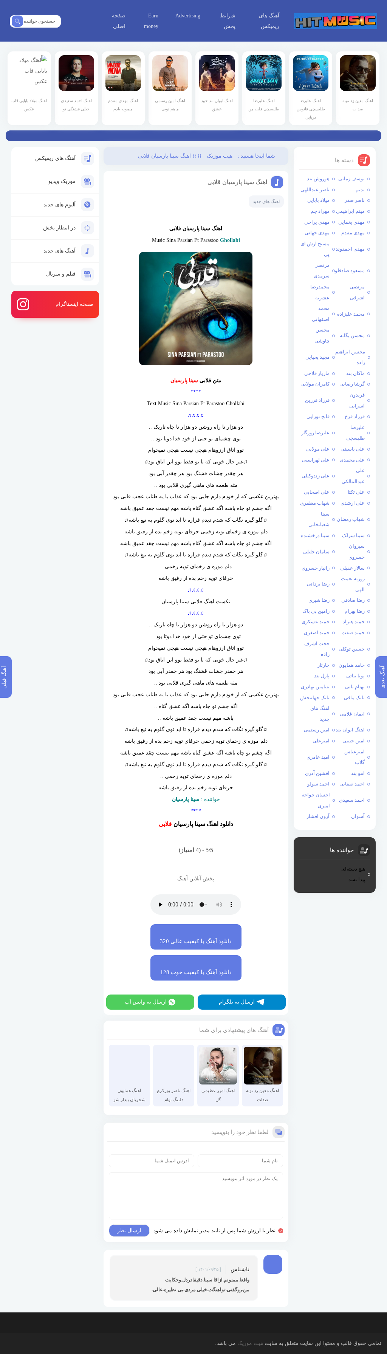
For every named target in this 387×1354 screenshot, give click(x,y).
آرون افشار (318, 816)
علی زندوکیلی (316, 476)
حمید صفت (353, 632)
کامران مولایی (315, 384)
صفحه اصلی (118, 21)
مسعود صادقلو (350, 270)
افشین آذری (317, 773)
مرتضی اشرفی (357, 292)
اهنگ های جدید (319, 713)
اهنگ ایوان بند (350, 730)
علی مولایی (318, 449)
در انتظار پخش (59, 228)
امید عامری (318, 757)
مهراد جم (320, 211)
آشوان (358, 816)
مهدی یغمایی (351, 222)
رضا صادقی (353, 600)
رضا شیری (319, 600)
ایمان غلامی (352, 714)
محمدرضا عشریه (320, 292)
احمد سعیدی (352, 800)
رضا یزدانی (318, 584)
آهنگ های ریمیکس (269, 21)
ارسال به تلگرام (237, 1002)
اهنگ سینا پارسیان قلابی (237, 182)
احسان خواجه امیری (316, 800)
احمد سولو (318, 784)
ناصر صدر (355, 200)
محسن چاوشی (321, 335)
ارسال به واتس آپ (146, 1002)
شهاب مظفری (315, 503)
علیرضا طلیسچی (355, 432)
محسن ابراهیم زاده (350, 357)
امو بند (358, 773)
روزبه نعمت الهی (353, 584)
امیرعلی (321, 741)
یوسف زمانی (351, 178)
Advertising (187, 16)
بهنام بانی (355, 686)
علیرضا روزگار (315, 432)
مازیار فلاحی (317, 373)
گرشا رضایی (352, 384)
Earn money (151, 21)
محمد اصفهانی (320, 313)
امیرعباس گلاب (354, 757)
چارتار (323, 665)
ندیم (360, 189)
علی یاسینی (353, 449)
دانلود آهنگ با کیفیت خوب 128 (196, 972)
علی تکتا (356, 492)
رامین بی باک (316, 611)
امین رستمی (317, 730)
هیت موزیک (335, 21)
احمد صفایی (352, 784)
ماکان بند (355, 373)
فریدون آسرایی (357, 400)
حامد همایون (352, 665)
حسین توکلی (352, 649)
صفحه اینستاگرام (74, 304)
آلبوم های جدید (59, 205)
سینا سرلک (353, 535)
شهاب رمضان (351, 519)
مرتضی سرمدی (321, 270)
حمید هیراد (354, 621)
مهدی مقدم (353, 232)
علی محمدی (352, 460)
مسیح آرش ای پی (315, 249)
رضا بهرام (355, 611)
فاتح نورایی (318, 416)
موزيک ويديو (62, 181)
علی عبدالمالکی (353, 476)
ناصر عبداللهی (315, 189)
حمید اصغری (317, 632)
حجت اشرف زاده (317, 649)
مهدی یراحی (317, 222)
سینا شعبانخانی (318, 519)
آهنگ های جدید (59, 251)
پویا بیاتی (355, 676)
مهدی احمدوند (350, 249)
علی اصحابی (317, 492)
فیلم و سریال (61, 274)
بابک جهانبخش (315, 697)
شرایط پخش (227, 21)
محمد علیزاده (351, 314)
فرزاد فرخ (355, 416)
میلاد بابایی (318, 200)
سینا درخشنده (315, 535)
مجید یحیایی (317, 357)
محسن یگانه (352, 335)
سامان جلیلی (316, 552)
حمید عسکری (316, 621)
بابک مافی (354, 697)
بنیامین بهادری (315, 686)
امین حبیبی (353, 741)
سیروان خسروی (356, 551)
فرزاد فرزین (317, 400)
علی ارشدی (353, 503)
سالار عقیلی (352, 568)
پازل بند (322, 676)
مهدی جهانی (317, 232)
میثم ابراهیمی (350, 211)
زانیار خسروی (316, 568)
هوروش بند (318, 178)
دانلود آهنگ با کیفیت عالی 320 (196, 941)
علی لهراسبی (316, 460)
